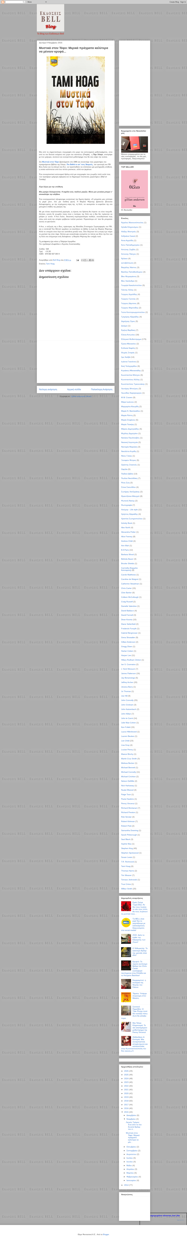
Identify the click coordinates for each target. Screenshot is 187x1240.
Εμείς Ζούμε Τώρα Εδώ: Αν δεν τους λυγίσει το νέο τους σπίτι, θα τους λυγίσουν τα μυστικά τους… (134, 908)
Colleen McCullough (130, 597)
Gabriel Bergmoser (129, 633)
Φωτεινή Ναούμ (128, 501)
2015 (126, 1112)
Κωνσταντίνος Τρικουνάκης (133, 384)
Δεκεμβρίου (131, 1115)
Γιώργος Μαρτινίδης (129, 308)
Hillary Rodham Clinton (131, 660)
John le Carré (127, 718)
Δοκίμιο (124, 326)
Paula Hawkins (127, 799)
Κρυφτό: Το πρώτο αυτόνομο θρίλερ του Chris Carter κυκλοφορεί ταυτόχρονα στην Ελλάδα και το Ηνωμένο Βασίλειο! (134, 968)
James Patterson (128, 673)
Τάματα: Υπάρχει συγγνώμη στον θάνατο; (140, 995)
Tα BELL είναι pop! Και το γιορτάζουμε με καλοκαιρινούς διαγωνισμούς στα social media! (133, 924)
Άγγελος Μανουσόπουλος (132, 222)
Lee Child (125, 741)
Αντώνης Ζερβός (128, 249)
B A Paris (125, 550)
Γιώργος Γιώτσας (128, 299)
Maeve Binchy (127, 754)
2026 (126, 1071)
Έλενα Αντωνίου (128, 335)
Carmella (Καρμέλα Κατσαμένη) (129, 569)
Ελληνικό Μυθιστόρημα (131, 339)
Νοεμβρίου (131, 1119)
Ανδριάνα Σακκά (128, 236)
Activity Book (126, 523)
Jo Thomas (126, 691)
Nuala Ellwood (127, 790)
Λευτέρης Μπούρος (129, 388)
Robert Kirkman (128, 821)
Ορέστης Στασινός (129, 465)
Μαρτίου (130, 1173)
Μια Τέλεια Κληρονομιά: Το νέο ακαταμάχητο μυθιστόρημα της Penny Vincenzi (140, 1027)
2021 (126, 1089)
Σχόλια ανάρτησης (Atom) (81, 396)
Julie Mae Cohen (128, 723)
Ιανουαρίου (131, 1180)
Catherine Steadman (130, 584)
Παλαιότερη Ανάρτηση (101, 389)
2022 (126, 1086)
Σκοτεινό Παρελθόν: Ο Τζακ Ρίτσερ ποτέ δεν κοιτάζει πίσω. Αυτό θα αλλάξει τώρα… (134, 1012)
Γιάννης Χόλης (127, 290)
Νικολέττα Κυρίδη (128, 451)
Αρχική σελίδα (74, 389)
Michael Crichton (128, 776)
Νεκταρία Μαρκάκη (129, 447)
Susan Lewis (126, 857)
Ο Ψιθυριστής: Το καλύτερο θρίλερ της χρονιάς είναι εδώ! (140, 951)
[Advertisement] (75, 362)
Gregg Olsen (126, 646)
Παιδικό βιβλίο (127, 474)
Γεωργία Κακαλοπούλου (131, 285)
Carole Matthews (128, 575)
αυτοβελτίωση (127, 263)
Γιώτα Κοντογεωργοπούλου (133, 312)
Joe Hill (124, 696)
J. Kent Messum (128, 669)
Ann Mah (125, 545)
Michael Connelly (128, 772)
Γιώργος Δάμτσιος (128, 303)
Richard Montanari (129, 808)
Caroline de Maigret (129, 579)
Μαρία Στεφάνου (128, 420)
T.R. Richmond (127, 862)
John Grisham (127, 705)
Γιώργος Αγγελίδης (129, 294)
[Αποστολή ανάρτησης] (77, 260)
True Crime (126, 884)
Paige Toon (126, 794)
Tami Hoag (50, 264)
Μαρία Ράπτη (127, 415)
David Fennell (127, 615)
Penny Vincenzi (127, 803)
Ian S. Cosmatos (128, 664)
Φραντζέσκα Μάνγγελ (130, 496)
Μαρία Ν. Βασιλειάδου (130, 411)
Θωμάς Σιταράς (128, 352)
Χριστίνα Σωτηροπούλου (132, 518)
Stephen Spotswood (130, 853)
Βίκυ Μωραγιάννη (128, 276)
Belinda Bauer (127, 559)
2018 (126, 1101)
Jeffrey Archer (127, 682)
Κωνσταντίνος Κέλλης (130, 379)
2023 (126, 1082)
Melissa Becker (127, 763)
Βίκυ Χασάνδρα (127, 281)
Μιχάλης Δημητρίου (129, 433)
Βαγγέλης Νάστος (128, 267)
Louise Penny (127, 749)
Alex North (125, 527)
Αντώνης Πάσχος (128, 254)
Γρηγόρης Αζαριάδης (130, 317)
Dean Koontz (126, 619)
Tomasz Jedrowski (129, 880)
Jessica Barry (127, 687)
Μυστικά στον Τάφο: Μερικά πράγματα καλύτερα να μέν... (132, 1137)
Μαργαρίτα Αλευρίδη (130, 406)
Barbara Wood (127, 554)
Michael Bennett (128, 767)
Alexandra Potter (128, 532)
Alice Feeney (126, 536)
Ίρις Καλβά (125, 357)
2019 (126, 1097)
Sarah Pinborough (129, 835)
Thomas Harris (127, 871)
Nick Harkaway (127, 785)
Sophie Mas (126, 844)
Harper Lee (126, 655)
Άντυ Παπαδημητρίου (130, 245)
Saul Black (125, 839)
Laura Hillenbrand (129, 732)
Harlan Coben (127, 651)
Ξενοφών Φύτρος (128, 460)
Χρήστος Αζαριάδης (129, 514)
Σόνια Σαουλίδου (128, 487)
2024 (126, 1078)
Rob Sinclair (126, 817)
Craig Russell (127, 602)
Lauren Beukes (127, 736)
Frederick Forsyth (128, 628)
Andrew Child (127, 541)
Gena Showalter (128, 637)
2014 (126, 1185)
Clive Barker (126, 592)
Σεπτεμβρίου (132, 1150)
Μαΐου (129, 1165)
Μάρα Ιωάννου (127, 402)
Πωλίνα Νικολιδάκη (129, 478)
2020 (126, 1093)
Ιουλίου (129, 1158)
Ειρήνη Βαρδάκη (128, 330)
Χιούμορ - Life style (129, 509)
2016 (126, 1108)
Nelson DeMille (127, 781)
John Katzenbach (128, 709)
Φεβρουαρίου (132, 1177)
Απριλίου (130, 1169)
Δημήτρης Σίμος (128, 321)
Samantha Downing (129, 830)
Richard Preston (128, 812)
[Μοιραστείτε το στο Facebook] (90, 260)
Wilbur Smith (126, 889)
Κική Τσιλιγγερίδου (129, 366)
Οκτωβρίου (131, 1147)
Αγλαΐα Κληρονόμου (129, 227)
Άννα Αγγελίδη (127, 240)
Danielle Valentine (129, 606)
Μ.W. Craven (126, 397)
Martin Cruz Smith (129, 759)
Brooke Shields (127, 563)
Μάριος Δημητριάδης (130, 429)
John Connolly (127, 700)
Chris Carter (126, 588)
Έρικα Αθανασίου (128, 344)
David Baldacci (127, 611)
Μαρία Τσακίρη (127, 424)
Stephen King (127, 848)
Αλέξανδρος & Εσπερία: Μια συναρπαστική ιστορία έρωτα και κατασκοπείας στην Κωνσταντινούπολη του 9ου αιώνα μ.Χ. (134, 1044)
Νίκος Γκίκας (126, 456)
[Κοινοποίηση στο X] (87, 260)
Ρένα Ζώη (125, 483)
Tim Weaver (126, 875)
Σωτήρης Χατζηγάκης (130, 492)
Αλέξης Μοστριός (128, 231)
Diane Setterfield (128, 624)
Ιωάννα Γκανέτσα (128, 361)
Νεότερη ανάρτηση (48, 389)
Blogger (106, 1234)
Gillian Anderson (128, 642)
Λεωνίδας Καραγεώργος (131, 393)
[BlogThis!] (85, 260)
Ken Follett (125, 727)
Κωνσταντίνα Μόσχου (130, 375)
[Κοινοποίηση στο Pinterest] (92, 260)
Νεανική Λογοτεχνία (129, 442)
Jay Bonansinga (128, 678)
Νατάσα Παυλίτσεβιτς (130, 438)
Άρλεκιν (124, 258)
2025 (126, 1075)
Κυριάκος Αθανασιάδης (131, 370)
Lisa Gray (125, 745)
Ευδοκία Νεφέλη (128, 348)
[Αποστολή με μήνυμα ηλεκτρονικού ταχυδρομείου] (82, 260)
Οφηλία (124, 469)
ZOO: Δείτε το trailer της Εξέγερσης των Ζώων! (139, 938)
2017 (126, 1105)
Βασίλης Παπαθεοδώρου (132, 272)
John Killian (126, 714)
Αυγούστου (131, 1154)
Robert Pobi (126, 826)
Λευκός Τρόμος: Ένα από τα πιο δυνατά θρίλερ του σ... (134, 1125)
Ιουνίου (129, 1162)
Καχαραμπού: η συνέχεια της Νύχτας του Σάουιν (139, 983)
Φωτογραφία (126, 505)
